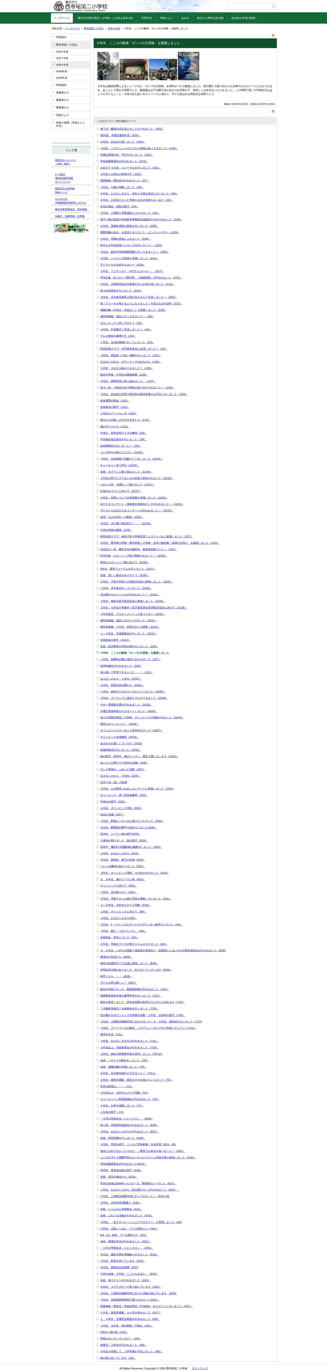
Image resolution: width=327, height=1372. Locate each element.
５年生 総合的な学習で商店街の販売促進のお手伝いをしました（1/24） (144, 394)
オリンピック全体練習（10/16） (119, 737)
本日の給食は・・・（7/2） (116, 1086)
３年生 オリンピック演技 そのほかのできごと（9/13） (134, 872)
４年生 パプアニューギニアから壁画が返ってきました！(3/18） (139, 148)
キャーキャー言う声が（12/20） (119, 465)
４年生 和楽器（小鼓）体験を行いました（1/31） (130, 355)
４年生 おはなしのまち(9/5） (118, 918)
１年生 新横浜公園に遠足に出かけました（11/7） (130, 659)
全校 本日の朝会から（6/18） (118, 1176)
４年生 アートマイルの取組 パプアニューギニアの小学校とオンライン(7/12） (148, 1028)
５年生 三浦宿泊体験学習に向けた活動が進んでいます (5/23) (138, 1293)
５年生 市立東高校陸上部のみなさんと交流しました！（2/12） (138, 297)
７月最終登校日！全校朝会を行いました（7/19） (129, 1008)
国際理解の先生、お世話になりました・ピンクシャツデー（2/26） (140, 232)
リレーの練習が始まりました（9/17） (122, 866)
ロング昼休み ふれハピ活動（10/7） (122, 769)
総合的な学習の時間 (243, 17)
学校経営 (61, 84)
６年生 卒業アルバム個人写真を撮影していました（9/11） (135, 898)
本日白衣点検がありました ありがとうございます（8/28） (136, 969)
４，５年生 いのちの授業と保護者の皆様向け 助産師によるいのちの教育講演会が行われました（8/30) (163, 950)
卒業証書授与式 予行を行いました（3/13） (126, 154)
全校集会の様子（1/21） (114, 407)
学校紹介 (61, 37)
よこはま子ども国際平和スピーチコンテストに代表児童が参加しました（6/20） (148, 1157)
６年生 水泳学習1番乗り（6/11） (120, 1202)
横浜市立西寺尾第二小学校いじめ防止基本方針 (105, 17)
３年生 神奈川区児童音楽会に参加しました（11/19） (132, 601)
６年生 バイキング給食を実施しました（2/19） (129, 258)
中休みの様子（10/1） (113, 801)
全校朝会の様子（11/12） (115, 639)
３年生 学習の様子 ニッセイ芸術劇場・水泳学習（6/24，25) (138, 1144)
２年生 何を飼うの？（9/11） (118, 892)
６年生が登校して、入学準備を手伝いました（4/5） (131, 1351)
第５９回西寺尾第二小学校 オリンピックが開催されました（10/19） (142, 717)
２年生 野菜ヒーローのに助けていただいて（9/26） (132, 821)
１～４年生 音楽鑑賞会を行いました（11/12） (128, 633)
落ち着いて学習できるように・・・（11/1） (126, 672)
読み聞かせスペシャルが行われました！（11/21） (130, 594)
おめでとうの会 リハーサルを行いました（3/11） (130, 167)
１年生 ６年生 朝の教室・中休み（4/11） (126, 1325)
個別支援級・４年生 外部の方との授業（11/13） (130, 626)
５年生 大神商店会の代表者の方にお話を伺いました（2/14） (137, 284)
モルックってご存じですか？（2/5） (122, 323)
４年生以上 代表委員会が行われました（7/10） (129, 1047)
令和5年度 (61, 71)
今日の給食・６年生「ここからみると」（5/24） (129, 1273)
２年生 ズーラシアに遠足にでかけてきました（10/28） (134, 698)
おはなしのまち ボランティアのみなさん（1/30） (130, 361)
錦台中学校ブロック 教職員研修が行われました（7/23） (134, 989)
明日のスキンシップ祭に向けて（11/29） (124, 562)
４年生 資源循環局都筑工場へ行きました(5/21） (130, 1299)
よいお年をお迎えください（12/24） (122, 452)
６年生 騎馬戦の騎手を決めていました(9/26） (128, 827)
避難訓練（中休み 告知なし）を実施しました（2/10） (133, 309)
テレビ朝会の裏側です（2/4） (118, 335)
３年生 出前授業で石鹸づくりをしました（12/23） (131, 458)
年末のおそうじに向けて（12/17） (121, 491)
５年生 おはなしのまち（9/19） (120, 853)
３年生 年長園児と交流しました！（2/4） (126, 329)
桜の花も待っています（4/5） (118, 1358)
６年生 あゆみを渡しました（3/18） (122, 141)
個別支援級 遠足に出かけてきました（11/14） (128, 620)
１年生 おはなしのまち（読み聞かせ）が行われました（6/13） (140, 1189)
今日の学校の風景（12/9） (116, 530)
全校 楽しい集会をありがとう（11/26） (124, 575)
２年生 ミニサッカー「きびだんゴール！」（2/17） (132, 271)
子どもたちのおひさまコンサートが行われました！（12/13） (136, 510)
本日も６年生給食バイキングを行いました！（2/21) (131, 245)
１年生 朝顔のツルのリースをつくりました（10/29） (132, 691)
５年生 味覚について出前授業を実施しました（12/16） (134, 497)
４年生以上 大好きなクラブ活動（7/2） (124, 1092)
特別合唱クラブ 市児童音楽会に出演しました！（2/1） (134, 348)
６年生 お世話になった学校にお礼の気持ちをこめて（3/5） (136, 200)
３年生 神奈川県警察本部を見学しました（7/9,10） (132, 1053)
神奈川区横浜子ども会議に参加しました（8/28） (129, 963)
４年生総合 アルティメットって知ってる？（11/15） (132, 614)
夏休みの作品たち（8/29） (116, 956)
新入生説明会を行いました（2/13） (121, 290)
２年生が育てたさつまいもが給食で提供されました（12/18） (136, 478)
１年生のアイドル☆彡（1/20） (118, 413)
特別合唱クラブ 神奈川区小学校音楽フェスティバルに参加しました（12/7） (146, 536)
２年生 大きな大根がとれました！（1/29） (126, 368)
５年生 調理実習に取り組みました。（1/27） (128, 381)
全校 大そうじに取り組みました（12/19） (126, 471)
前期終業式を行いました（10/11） (120, 749)
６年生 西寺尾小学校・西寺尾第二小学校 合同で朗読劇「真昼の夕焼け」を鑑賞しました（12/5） (160, 542)
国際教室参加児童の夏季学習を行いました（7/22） (130, 995)
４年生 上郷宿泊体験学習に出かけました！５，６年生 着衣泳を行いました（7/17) (151, 1021)
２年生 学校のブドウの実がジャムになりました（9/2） (134, 944)
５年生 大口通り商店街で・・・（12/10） (126, 523)
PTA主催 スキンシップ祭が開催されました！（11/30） (133, 555)
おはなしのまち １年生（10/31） (121, 678)
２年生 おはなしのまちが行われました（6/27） (129, 1131)
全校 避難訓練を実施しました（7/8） (123, 1066)
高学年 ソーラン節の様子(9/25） (120, 833)
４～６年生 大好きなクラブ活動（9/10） (125, 905)
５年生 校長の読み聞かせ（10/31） (122, 685)
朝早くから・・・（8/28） (116, 976)
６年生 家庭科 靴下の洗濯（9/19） (122, 859)
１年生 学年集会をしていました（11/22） (126, 588)
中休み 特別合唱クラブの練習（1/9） (123, 432)
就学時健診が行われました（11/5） (121, 665)
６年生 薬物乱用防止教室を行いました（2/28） (129, 225)
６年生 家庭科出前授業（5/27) (119, 1267)
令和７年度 (62, 58)
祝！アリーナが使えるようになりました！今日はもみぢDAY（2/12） (141, 303)
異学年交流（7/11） (112, 1034)
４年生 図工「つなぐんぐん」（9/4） (123, 930)
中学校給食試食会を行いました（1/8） (123, 439)
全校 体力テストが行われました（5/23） (125, 1280)
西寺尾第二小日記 (94, 28)
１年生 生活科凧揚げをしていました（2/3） (127, 342)
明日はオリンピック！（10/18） (119, 723)
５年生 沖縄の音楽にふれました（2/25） (125, 238)
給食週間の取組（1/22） (114, 400)
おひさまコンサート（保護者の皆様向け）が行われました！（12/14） (142, 504)
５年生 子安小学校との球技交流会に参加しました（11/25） (136, 581)
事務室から (62, 107)
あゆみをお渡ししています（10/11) (121, 743)
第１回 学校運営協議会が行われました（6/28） (129, 1125)
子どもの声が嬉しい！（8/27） (118, 982)
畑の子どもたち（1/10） (114, 426)
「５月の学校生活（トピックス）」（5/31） (126, 1247)
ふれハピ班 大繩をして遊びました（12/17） (127, 484)
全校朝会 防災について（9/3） (119, 937)
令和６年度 (114, 28)
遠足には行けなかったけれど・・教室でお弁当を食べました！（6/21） (142, 1151)
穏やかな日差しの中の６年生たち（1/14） (125, 419)
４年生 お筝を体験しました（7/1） (122, 1105)
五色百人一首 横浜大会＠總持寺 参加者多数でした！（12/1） (138, 549)
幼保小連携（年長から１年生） (70, 124)
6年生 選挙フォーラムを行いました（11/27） (128, 568)
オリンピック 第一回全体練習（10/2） (124, 795)
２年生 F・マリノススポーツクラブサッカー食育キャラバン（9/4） (141, 924)
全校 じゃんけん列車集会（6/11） (121, 1209)
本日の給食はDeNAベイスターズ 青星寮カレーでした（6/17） (138, 1183)
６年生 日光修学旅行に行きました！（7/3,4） (128, 1073)
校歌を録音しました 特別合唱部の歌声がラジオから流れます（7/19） (142, 1002)
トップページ (62, 17)
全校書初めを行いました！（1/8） (120, 445)
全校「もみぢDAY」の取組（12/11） (122, 516)
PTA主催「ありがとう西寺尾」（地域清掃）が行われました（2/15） (141, 277)
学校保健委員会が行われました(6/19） (123, 1163)
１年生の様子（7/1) (112, 1112)
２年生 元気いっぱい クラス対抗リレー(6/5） (129, 1228)
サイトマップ (200, 1368)
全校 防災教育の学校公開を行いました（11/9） (129, 646)
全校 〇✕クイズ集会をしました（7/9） (124, 1060)
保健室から (62, 92)
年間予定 (146, 17)
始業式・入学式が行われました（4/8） (123, 1344)
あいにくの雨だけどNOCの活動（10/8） (124, 762)
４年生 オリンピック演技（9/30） (121, 808)
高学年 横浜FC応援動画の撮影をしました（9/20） (131, 846)
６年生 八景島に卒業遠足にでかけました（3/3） (130, 212)
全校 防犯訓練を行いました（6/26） (122, 1137)
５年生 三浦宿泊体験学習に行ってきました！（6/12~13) (134, 1196)
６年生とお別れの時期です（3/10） (121, 174)
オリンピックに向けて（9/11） (118, 885)
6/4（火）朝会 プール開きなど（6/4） (124, 1235)
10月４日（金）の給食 (113, 782)
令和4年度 (61, 77)
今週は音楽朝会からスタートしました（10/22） (128, 711)
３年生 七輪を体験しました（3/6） (122, 187)
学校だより (166, 17)
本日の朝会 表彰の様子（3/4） (119, 206)
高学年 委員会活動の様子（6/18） (121, 1170)
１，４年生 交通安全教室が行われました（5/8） (130, 1319)
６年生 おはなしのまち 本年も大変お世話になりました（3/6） (139, 193)
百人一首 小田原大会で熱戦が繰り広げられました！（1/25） (137, 387)
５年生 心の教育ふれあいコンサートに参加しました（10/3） (137, 788)
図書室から (62, 99)
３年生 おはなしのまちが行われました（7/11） (129, 1040)
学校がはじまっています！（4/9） (120, 1338)
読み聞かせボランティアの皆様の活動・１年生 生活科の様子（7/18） (142, 1015)
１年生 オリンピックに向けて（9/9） (123, 911)
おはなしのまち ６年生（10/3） (120, 775)
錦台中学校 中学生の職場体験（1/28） (124, 374)
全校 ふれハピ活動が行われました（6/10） (126, 1215)
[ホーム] (139, 6)
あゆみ (185, 17)
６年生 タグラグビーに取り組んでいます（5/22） (130, 1286)
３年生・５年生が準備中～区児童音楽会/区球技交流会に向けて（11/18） (143, 607)
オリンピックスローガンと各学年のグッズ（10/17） (131, 730)
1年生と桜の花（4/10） (114, 1332)
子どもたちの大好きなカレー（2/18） (122, 264)
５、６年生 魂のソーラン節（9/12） (122, 879)
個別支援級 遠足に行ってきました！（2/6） (127, 316)
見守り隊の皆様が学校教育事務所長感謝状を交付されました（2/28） (141, 219)
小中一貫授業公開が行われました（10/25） (126, 704)
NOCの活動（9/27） (112, 814)
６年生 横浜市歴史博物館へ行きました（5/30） (129, 1254)
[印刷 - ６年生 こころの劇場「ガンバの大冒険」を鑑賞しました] (273, 34)
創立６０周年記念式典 (210, 17)
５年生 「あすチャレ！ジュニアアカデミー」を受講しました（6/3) (141, 1222)
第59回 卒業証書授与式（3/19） (120, 135)
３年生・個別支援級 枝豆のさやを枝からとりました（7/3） (136, 1079)
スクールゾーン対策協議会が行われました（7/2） (130, 1099)
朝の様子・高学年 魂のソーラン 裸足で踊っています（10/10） (139, 756)
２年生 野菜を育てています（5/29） (122, 1260)
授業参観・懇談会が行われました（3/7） (124, 180)
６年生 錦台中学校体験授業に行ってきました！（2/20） (134, 251)
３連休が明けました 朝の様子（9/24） (124, 840)
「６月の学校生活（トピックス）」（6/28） (126, 1118)
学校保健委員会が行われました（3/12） (124, 161)
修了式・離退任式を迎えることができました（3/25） (132, 128)
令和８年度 (62, 51)
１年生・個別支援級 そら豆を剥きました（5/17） (130, 1312)
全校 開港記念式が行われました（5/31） (125, 1241)
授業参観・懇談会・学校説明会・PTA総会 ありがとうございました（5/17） (146, 1306)
